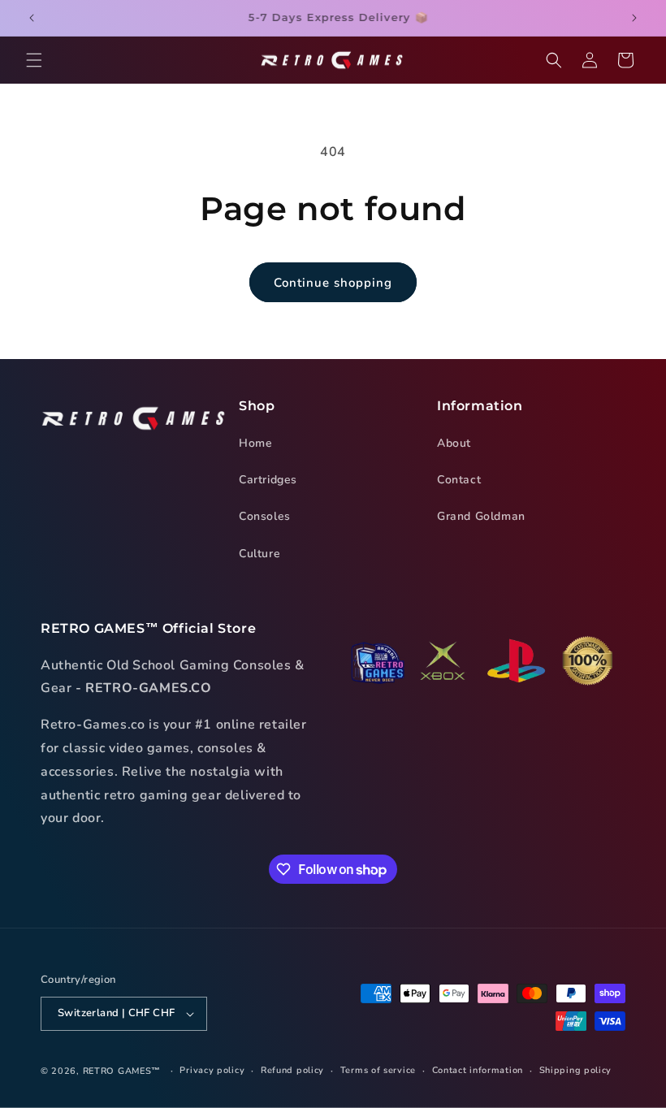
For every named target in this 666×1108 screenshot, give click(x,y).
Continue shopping (333, 283)
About (454, 443)
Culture (259, 553)
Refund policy (292, 1070)
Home (255, 443)
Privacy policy (211, 1070)
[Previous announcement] (32, 18)
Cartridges (268, 479)
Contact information (477, 1070)
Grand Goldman (481, 516)
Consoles (265, 516)
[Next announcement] (634, 18)
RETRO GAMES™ (122, 1071)
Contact (459, 479)
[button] (34, 60)
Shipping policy (575, 1070)
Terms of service (378, 1070)
